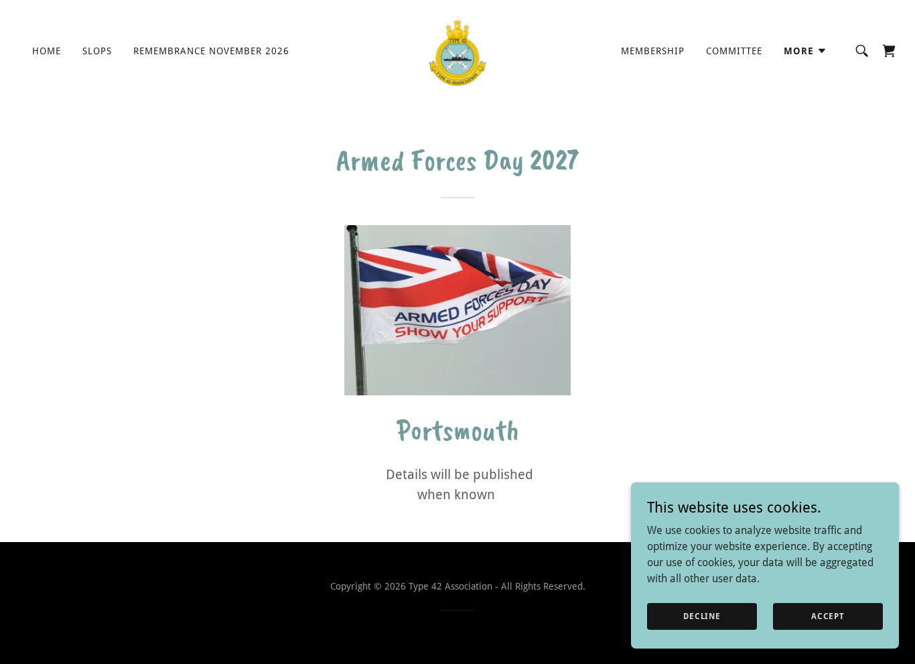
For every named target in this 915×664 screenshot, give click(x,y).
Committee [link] (734, 51)
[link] (457, 50)
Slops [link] (97, 51)
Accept (828, 615)
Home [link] (46, 51)
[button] (805, 51)
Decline (702, 615)
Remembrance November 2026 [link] (211, 51)
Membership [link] (653, 51)
